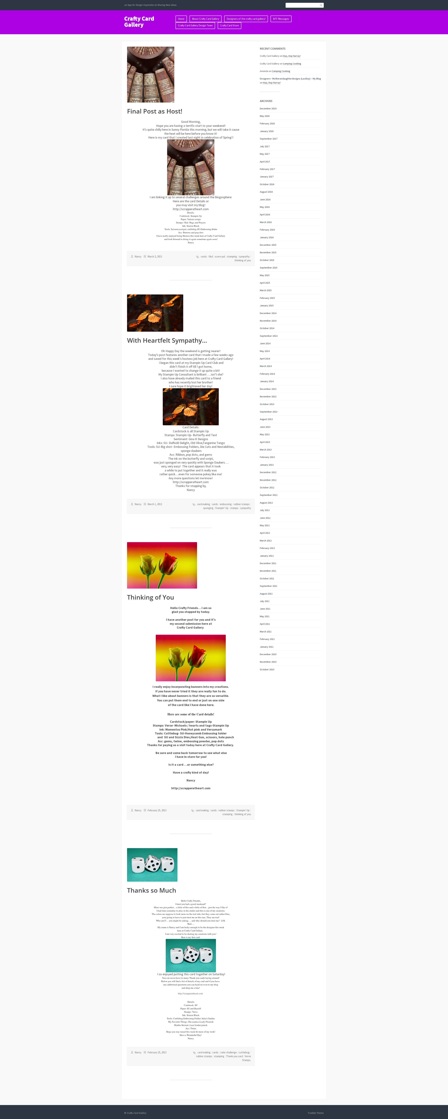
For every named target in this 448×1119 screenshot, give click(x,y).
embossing (226, 504)
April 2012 (265, 532)
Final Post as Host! (154, 111)
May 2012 (265, 525)
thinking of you (242, 260)
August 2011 (266, 593)
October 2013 (267, 404)
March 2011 (266, 631)
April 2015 (265, 282)
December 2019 (268, 108)
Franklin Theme (316, 1112)
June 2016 (265, 199)
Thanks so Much (151, 890)
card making (203, 504)
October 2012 (267, 487)
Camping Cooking (292, 63)
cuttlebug (244, 1052)
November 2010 (268, 661)
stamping (232, 256)
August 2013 (266, 419)
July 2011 (265, 601)
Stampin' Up (221, 508)
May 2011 (265, 616)
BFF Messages (281, 18)
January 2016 (267, 237)
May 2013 (265, 434)
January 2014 (267, 381)
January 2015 (267, 305)
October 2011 (267, 578)
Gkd (211, 256)
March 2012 (266, 540)
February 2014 (267, 373)
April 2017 (265, 161)
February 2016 (267, 229)
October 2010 (267, 669)
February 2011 (267, 639)
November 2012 (268, 480)
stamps (234, 508)
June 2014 (265, 343)
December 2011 (268, 563)
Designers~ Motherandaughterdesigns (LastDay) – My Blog (290, 78)
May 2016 (265, 207)
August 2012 (266, 502)
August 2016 (266, 191)
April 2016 (265, 214)
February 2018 (267, 123)
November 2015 (268, 252)
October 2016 (267, 184)
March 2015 (266, 290)
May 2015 (265, 275)
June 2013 (265, 426)
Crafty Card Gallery (139, 21)
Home (181, 18)
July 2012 (265, 510)
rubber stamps (242, 504)
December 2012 (268, 472)
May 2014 (265, 351)
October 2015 (267, 260)
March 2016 (266, 222)
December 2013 (268, 389)
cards (204, 256)
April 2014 (265, 358)
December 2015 (268, 244)
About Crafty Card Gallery (205, 18)
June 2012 (265, 517)
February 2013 (267, 457)
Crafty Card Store (229, 25)
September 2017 (268, 138)
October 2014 (267, 328)
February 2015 (267, 298)
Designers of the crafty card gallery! (246, 18)
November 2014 (268, 320)
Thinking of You (150, 597)
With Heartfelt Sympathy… (167, 340)
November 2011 (268, 570)
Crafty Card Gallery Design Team (195, 25)
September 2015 (268, 267)
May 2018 (265, 116)
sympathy (244, 256)
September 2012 (268, 495)
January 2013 (267, 464)
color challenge (228, 1052)
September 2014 (268, 335)
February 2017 (267, 169)
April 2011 (265, 623)
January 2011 (267, 646)
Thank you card (234, 1056)
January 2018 (267, 131)
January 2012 (267, 555)
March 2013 (266, 449)
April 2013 (265, 442)
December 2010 (268, 654)
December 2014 (268, 313)
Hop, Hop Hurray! (291, 55)
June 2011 (265, 608)
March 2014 (266, 366)
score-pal (220, 256)
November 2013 (268, 396)
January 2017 (267, 176)
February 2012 (267, 548)
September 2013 (268, 411)
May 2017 (265, 153)
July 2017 (265, 146)
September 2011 (268, 586)
